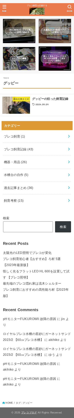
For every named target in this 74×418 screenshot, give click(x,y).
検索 (6, 218)
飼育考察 (14, 200)
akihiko (54, 339)
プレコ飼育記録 (18, 149)
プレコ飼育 (14, 136)
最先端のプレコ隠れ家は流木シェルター (32, 283)
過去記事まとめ (18, 188)
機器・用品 (15, 162)
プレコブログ (29, 412)
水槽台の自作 (16, 175)
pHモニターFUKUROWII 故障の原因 (29, 319)
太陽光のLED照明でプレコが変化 (27, 252)
